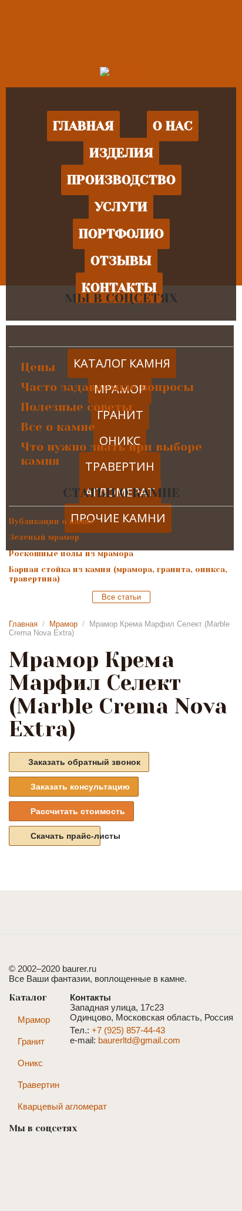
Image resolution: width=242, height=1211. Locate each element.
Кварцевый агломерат (62, 1106)
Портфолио (121, 233)
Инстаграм (121, 325)
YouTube (144, 325)
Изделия (121, 152)
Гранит (31, 1041)
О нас (173, 125)
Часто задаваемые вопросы (107, 387)
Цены (38, 367)
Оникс (30, 1063)
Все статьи (121, 597)
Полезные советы (76, 407)
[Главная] (121, 71)
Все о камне (58, 427)
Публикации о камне (52, 521)
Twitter (168, 325)
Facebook (97, 325)
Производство (121, 179)
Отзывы (121, 260)
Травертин (38, 1085)
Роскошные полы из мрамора (71, 553)
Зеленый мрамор (44, 537)
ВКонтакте (74, 325)
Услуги (121, 206)
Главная (83, 125)
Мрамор (63, 624)
